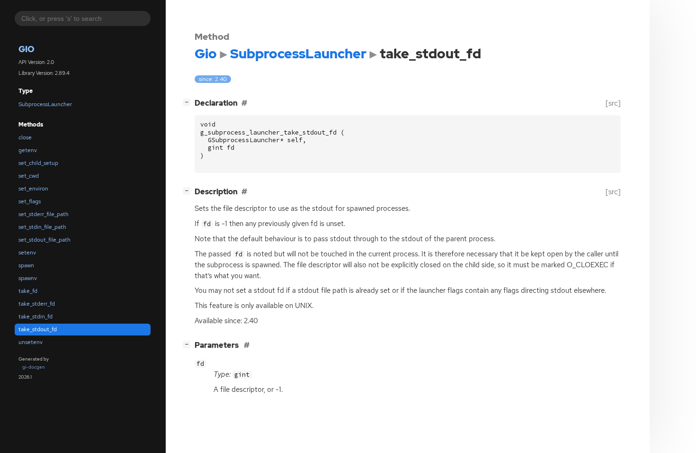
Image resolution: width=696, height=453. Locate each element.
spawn (26, 265)
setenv (27, 252)
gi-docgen (33, 367)
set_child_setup (38, 163)
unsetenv (30, 342)
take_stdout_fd (37, 329)
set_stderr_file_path (43, 214)
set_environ (33, 188)
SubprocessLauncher (45, 104)
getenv (27, 150)
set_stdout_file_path (44, 240)
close (25, 137)
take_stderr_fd (36, 304)
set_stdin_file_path (42, 227)
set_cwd (28, 176)
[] (188, 102)
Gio (26, 49)
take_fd (27, 291)
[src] (613, 103)
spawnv (27, 278)
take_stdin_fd (35, 316)
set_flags (29, 201)
